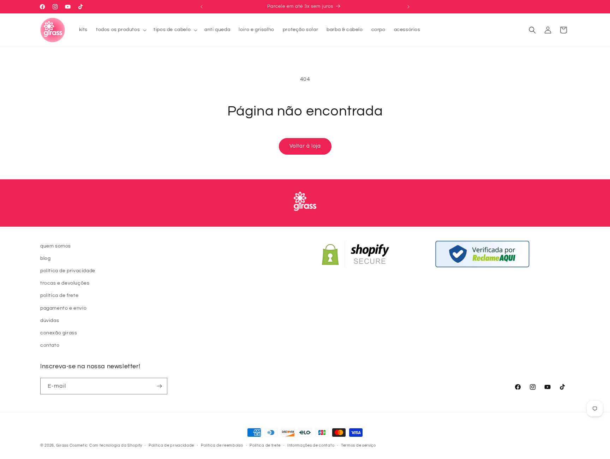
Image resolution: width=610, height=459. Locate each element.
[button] (120, 29)
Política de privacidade (171, 445)
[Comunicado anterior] (201, 6)
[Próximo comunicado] (408, 6)
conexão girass (58, 332)
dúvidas (49, 320)
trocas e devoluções (64, 283)
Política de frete (265, 445)
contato (49, 345)
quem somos (55, 246)
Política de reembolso (222, 445)
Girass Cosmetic (72, 445)
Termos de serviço (358, 445)
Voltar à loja (305, 146)
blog (45, 258)
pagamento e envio (63, 308)
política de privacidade (67, 270)
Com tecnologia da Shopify (115, 445)
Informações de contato (310, 445)
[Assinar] (159, 386)
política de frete (59, 295)
